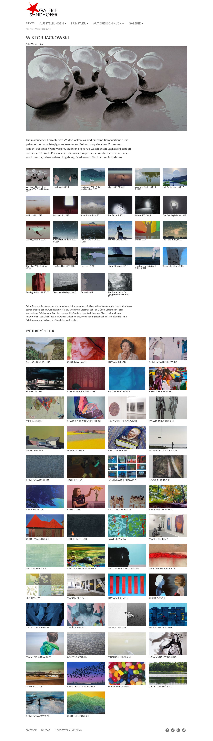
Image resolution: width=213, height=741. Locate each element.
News (30, 23)
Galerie (135, 23)
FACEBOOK (31, 730)
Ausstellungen (52, 23)
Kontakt (45, 730)
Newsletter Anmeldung (68, 730)
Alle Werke (31, 44)
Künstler (78, 23)
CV (41, 44)
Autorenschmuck (107, 23)
